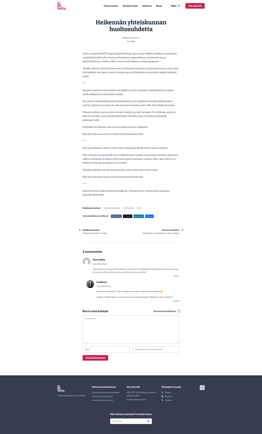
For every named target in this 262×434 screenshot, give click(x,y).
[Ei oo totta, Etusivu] (61, 6)
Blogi (159, 6)
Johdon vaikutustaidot (102, 396)
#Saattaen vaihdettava (112, 208)
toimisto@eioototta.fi (136, 399)
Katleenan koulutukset (104, 387)
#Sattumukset (129, 208)
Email (150, 216)
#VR (138, 208)
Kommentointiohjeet (166, 311)
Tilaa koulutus (110, 6)
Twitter (128, 216)
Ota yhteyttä (195, 6)
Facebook (117, 216)
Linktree (168, 400)
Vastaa (176, 276)
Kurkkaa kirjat (130, 6)
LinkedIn (140, 216)
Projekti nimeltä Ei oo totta (95, 231)
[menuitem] (111, 6)
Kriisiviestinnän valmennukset (105, 392)
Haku (174, 6)
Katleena (147, 6)
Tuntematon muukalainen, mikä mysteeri (160, 231)
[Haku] (148, 421)
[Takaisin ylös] (202, 387)
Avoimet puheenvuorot (102, 400)
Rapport (168, 396)
